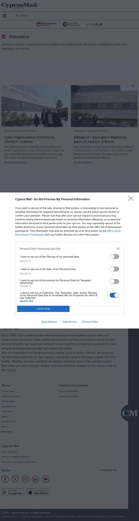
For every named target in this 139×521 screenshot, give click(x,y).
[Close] (132, 199)
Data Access (69, 321)
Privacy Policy (90, 321)
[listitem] (69, 248)
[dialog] (69, 260)
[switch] (114, 256)
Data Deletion (49, 321)
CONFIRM (43, 309)
